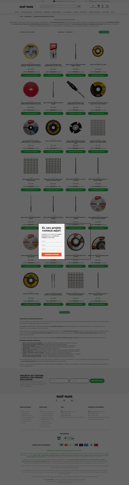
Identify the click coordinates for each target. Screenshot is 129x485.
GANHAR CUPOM (51, 254)
